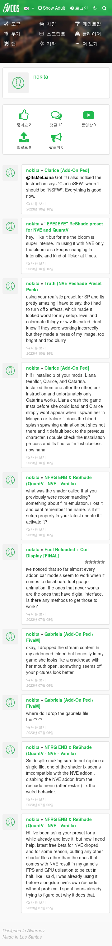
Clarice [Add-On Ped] (66, 170)
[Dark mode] (95, 8)
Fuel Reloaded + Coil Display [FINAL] (57, 552)
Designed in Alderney (23, 930)
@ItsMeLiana (40, 177)
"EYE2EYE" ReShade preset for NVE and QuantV (64, 226)
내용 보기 (38, 203)
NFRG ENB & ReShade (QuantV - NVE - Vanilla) (59, 480)
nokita (40, 76)
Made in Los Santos (22, 937)
